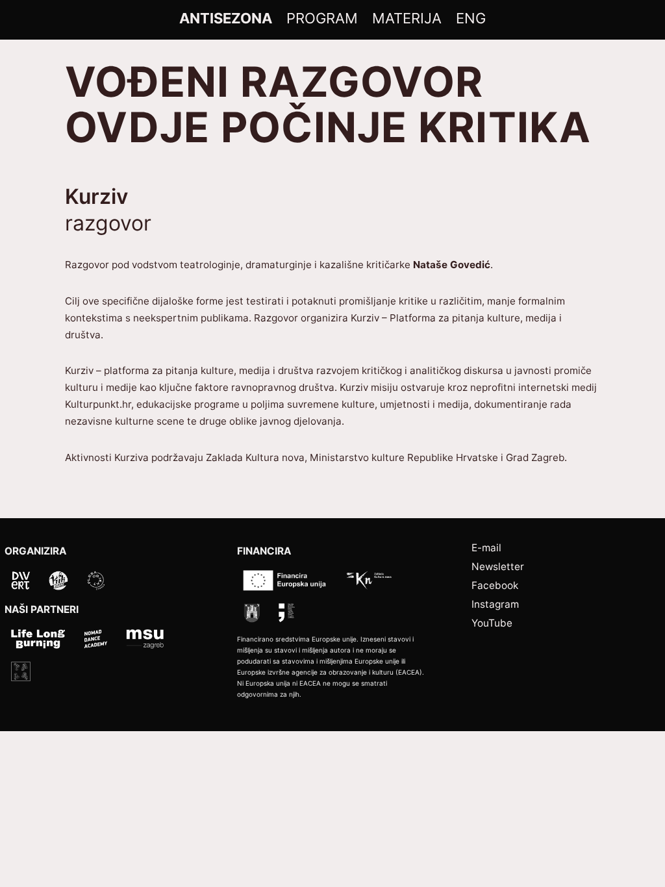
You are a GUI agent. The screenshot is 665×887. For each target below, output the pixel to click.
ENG (471, 18)
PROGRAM (322, 18)
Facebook (494, 585)
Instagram (495, 604)
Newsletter (497, 566)
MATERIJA (407, 18)
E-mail (486, 548)
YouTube (491, 623)
